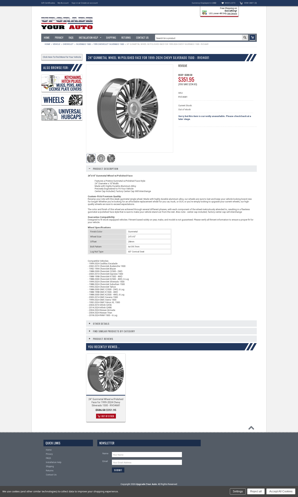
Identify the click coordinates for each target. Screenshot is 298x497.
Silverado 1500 (83, 44)
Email (105, 461)
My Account (63, 3)
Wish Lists (230, 3)
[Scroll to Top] (252, 428)
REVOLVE (182, 66)
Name (105, 453)
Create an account (89, 3)
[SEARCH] (245, 38)
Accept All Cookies (280, 491)
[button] (252, 38)
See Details (232, 13)
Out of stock (107, 416)
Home (47, 44)
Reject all (256, 491)
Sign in (75, 3)
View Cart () (250, 3)
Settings (238, 491)
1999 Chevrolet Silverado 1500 (108, 44)
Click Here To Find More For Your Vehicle (62, 57)
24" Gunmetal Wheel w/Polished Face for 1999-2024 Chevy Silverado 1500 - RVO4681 (105, 402)
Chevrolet (68, 44)
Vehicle (56, 44)
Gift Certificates (48, 3)
